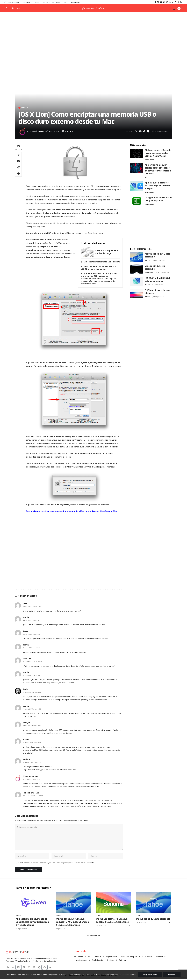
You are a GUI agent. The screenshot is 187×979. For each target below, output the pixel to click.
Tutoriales (26, 2)
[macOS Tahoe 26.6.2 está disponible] (136, 257)
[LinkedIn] (169, 2)
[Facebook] (155, 2)
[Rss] (181, 2)
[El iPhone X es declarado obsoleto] (136, 293)
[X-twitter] (29, 967)
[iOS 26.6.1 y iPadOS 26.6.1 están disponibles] (136, 281)
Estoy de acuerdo (150, 974)
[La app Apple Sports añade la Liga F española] (136, 201)
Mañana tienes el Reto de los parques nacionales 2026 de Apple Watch (158, 153)
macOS (36, 2)
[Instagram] (167, 2)
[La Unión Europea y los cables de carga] (87, 252)
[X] (158, 2)
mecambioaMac (37, 131)
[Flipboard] (175, 2)
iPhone (45, 2)
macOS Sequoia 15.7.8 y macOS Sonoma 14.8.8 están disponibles (112, 920)
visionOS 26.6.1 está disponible (155, 267)
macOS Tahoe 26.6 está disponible (153, 918)
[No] (184, 974)
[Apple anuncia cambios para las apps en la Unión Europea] (136, 186)
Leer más (172, 974)
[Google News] (164, 2)
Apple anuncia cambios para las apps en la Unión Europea (157, 185)
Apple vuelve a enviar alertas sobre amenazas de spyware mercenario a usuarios (158, 169)
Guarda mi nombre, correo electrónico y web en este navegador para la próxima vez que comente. (56, 863)
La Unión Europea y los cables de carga (106, 252)
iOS (146, 177)
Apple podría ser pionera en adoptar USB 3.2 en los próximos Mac (98, 267)
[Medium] (172, 2)
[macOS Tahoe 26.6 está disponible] (153, 902)
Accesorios (149, 273)
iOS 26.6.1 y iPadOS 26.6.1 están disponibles (157, 279)
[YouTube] (161, 2)
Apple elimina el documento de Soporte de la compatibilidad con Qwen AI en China (32, 921)
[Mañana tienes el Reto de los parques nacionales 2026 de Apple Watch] (136, 153)
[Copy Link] (144, 131)
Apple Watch (150, 160)
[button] (16, 8)
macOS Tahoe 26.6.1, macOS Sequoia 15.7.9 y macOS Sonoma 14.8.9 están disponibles (72, 921)
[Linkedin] (23, 967)
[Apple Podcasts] (178, 2)
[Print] (148, 131)
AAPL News (56, 2)
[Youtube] (49, 967)
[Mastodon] (34, 967)
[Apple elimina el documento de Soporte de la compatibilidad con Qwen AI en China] (33, 902)
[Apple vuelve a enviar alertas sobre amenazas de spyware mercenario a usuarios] (136, 168)
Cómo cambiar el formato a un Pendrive (101, 262)
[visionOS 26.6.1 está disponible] (136, 269)
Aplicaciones (75, 2)
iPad (65, 2)
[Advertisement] (93, 34)
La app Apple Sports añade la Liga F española (158, 199)
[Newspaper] (13, 967)
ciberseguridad (13, 2)
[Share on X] (136, 131)
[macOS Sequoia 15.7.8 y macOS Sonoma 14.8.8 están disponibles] (113, 902)
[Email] (140, 131)
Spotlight (41, 246)
